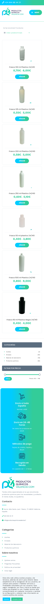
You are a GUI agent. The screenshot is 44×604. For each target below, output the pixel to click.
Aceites (8, 352)
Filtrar (8, 379)
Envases (8, 354)
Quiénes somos (9, 560)
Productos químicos (12, 361)
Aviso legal (8, 571)
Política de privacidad (12, 567)
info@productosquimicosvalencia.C (15, 520)
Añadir (22, 77)
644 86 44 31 (8, 516)
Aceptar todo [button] (17, 599)
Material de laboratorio (13, 358)
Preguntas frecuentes (12, 564)
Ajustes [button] (6, 599)
